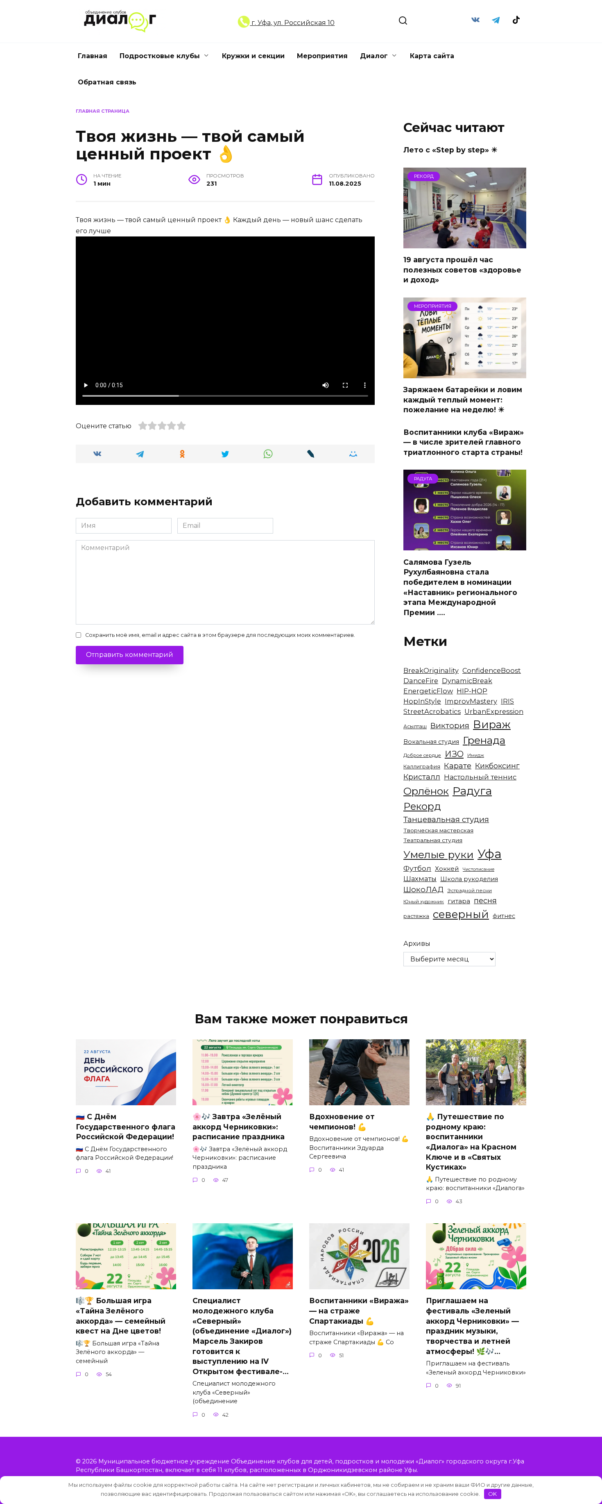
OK (492, 1493)
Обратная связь (107, 82)
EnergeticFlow (428, 691)
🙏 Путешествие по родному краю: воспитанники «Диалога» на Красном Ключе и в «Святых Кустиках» (471, 1141)
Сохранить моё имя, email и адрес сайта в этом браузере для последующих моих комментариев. (220, 635)
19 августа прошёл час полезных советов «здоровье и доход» (462, 269)
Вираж (492, 724)
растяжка (416, 916)
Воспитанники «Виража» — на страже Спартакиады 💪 (359, 1310)
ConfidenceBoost (491, 670)
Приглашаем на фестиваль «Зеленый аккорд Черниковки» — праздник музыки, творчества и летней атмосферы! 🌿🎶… (472, 1325)
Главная (92, 56)
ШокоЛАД (423, 889)
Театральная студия (432, 840)
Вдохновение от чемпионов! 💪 (342, 1121)
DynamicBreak (467, 681)
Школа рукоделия (469, 879)
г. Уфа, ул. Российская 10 (292, 23)
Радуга (472, 790)
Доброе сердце (422, 755)
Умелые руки (438, 854)
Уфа (490, 854)
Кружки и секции (253, 56)
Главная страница (102, 111)
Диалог (374, 56)
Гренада (484, 740)
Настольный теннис (480, 777)
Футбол (417, 868)
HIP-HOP (472, 691)
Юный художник (423, 901)
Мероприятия (322, 56)
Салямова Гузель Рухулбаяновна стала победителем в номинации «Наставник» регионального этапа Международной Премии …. (460, 586)
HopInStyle (422, 701)
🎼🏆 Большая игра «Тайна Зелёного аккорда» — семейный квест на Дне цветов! (120, 1315)
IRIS (507, 701)
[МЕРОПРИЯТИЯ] (464, 373)
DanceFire (420, 681)
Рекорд (422, 806)
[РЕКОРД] (464, 243)
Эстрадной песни (469, 890)
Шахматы (420, 879)
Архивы (416, 943)
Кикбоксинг (497, 765)
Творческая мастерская (438, 830)
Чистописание (478, 869)
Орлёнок (426, 791)
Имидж (475, 755)
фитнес (504, 916)
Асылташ (415, 726)
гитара (459, 901)
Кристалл (421, 776)
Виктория (449, 725)
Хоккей (447, 868)
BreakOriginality (431, 670)
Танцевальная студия (446, 819)
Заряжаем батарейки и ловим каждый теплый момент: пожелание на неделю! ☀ (462, 399)
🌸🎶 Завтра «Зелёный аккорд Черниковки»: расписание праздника (238, 1126)
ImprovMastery (471, 701)
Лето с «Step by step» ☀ (450, 149)
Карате (457, 765)
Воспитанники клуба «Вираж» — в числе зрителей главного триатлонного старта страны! (463, 442)
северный (461, 914)
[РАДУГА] (464, 545)
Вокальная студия (431, 741)
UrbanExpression (493, 711)
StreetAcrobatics (432, 711)
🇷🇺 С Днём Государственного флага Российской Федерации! (125, 1126)
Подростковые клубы (160, 56)
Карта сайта (432, 56)
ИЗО (454, 754)
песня (485, 900)
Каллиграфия (421, 766)
